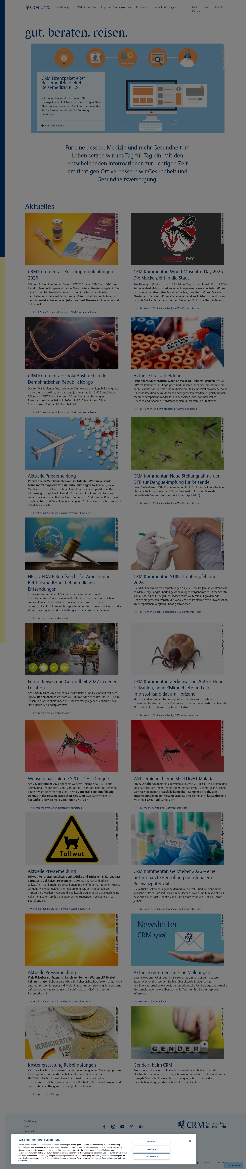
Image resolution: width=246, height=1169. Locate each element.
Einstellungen (152, 1156)
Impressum (22, 1160)
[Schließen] (190, 1141)
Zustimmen (151, 1142)
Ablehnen (151, 1149)
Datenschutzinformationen (113, 1158)
